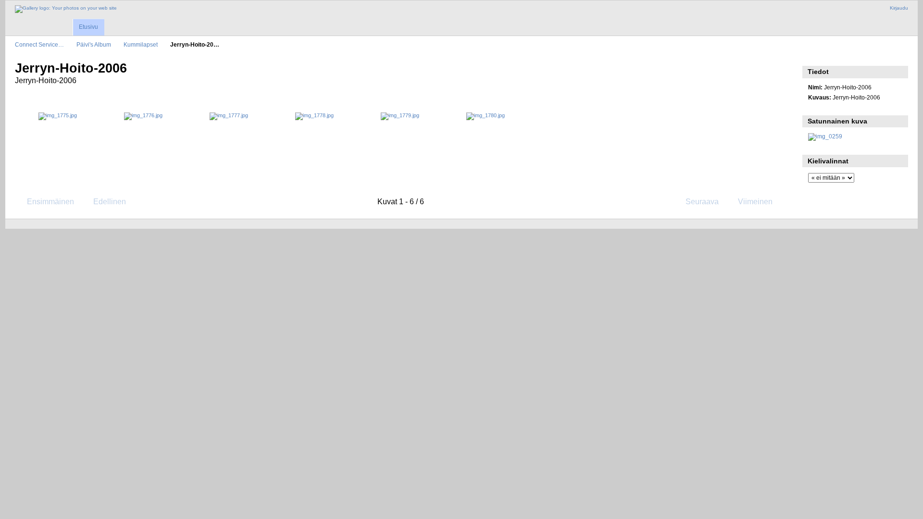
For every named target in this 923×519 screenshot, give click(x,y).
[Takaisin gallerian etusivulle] (66, 9)
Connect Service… (39, 44)
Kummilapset (141, 44)
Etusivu (88, 27)
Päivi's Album (93, 44)
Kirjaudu (899, 8)
